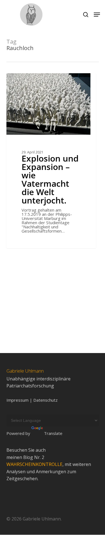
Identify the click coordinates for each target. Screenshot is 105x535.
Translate (53, 433)
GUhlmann (26, 79)
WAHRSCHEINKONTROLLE (34, 464)
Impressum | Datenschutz (32, 400)
